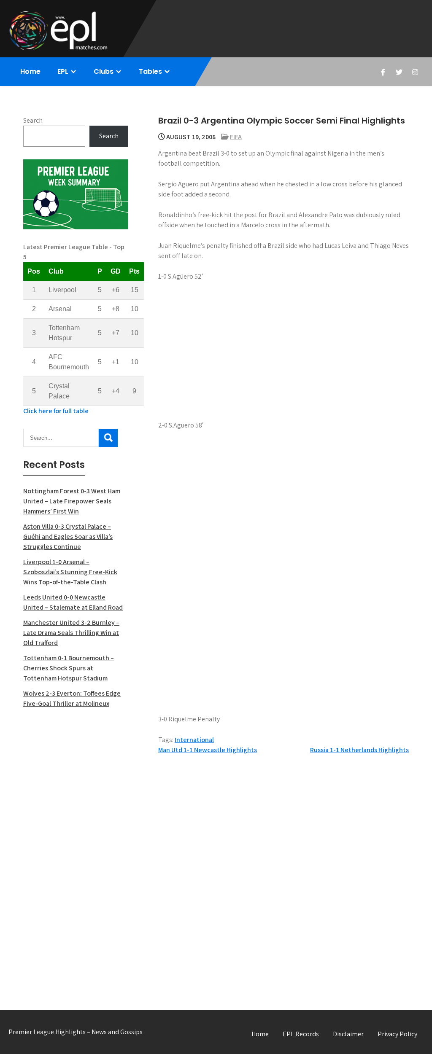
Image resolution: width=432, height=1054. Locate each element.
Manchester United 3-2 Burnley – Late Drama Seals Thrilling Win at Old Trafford (71, 632)
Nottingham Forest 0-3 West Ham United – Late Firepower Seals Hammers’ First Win (71, 501)
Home (30, 71)
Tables (150, 71)
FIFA (236, 136)
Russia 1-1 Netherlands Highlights (359, 749)
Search (33, 120)
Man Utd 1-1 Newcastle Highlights (207, 749)
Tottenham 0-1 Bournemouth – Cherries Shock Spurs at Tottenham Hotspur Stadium (68, 668)
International (194, 739)
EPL (62, 71)
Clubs (103, 71)
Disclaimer (348, 1034)
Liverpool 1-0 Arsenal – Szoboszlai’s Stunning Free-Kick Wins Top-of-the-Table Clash (70, 571)
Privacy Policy (397, 1034)
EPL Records (301, 1034)
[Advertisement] (75, 849)
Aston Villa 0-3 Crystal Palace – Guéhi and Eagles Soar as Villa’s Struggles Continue (68, 536)
